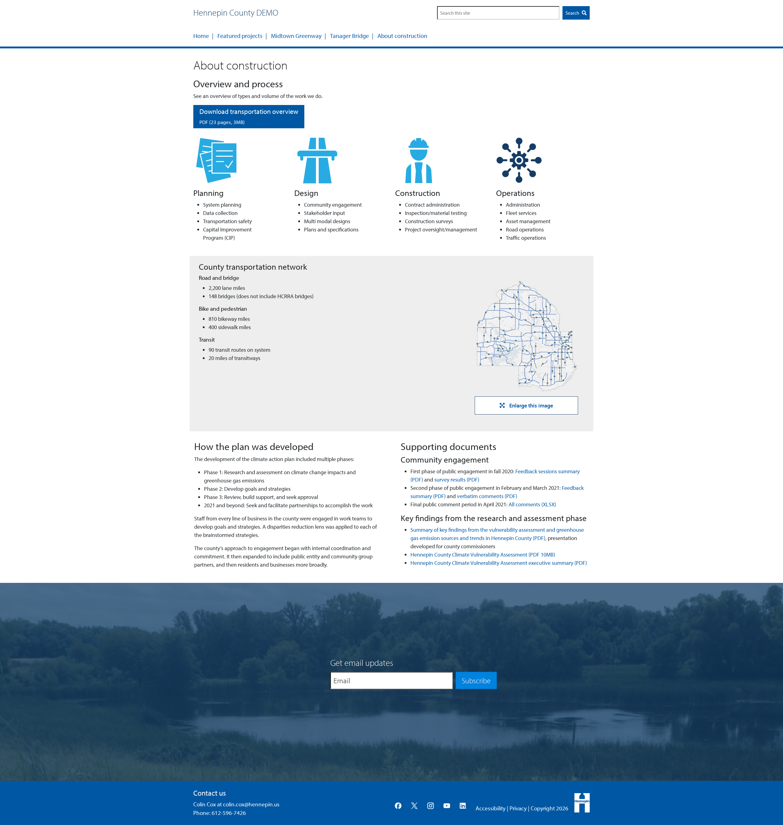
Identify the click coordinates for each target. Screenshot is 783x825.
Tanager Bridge (349, 35)
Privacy (518, 808)
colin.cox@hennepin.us (251, 804)
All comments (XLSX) (532, 504)
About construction (402, 35)
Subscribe (476, 680)
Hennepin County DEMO (235, 12)
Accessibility (491, 808)
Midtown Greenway (296, 35)
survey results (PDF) (456, 479)
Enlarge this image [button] (531, 405)
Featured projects (239, 35)
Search (573, 13)
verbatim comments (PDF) (487, 496)
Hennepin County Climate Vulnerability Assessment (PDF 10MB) (482, 554)
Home (201, 35)
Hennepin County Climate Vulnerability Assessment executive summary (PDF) (498, 562)
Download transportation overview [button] (248, 116)
